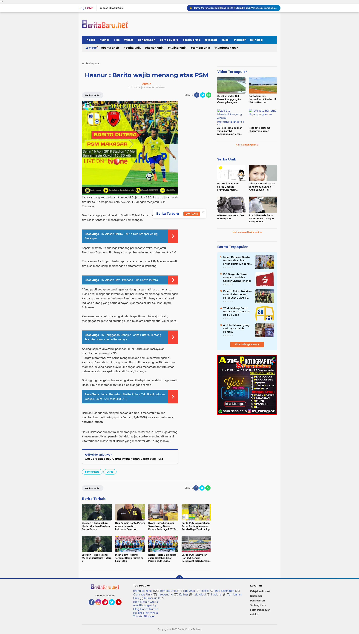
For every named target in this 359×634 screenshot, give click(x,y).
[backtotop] (179, 578)
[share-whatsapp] (208, 95)
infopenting (165, 594)
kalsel (225, 40)
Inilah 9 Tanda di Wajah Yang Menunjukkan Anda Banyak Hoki (262, 186)
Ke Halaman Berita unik (246, 232)
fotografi (211, 40)
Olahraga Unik (142, 594)
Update (193, 213)
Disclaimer (256, 596)
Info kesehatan (224, 590)
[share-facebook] (196, 95)
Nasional (216, 594)
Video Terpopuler (232, 72)
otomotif (240, 40)
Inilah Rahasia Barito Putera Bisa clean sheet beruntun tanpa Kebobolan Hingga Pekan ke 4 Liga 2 (237, 260)
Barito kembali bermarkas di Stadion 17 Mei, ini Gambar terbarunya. (262, 99)
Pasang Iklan (257, 600)
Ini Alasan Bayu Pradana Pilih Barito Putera (129, 280)
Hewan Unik (155, 47)
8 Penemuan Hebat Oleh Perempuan (231, 217)
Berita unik (133, 47)
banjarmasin (146, 40)
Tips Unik (189, 590)
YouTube (121, 607)
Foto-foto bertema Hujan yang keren (259, 129)
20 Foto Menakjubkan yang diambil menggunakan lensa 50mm (229, 131)
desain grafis (191, 40)
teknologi (256, 40)
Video (93, 47)
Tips (116, 40)
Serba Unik (226, 159)
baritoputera (92, 471)
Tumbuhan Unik (227, 47)
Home (89, 8)
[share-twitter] (202, 95)
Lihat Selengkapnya (246, 344)
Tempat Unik (201, 47)
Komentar (94, 95)
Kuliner (104, 40)
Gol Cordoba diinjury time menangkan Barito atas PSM (124, 458)
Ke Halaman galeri (246, 144)
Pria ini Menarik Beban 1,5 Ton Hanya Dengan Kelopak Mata (261, 218)
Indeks (90, 40)
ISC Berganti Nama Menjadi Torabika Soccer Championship (237, 277)
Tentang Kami (258, 605)
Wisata (129, 40)
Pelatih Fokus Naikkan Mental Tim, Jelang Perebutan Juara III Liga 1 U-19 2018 (237, 295)
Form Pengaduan (260, 609)
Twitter (113, 607)
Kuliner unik (178, 47)
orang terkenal (142, 590)
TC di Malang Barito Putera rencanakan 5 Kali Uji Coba (236, 311)
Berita (110, 471)
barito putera (169, 40)
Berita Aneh (111, 47)
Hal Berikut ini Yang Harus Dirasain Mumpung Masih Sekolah (228, 187)
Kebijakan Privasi (260, 591)
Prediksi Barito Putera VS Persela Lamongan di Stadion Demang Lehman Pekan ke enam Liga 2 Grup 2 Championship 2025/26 (235, 8)
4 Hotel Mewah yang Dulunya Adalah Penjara (236, 328)
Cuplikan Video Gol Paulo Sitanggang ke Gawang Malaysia (229, 99)
